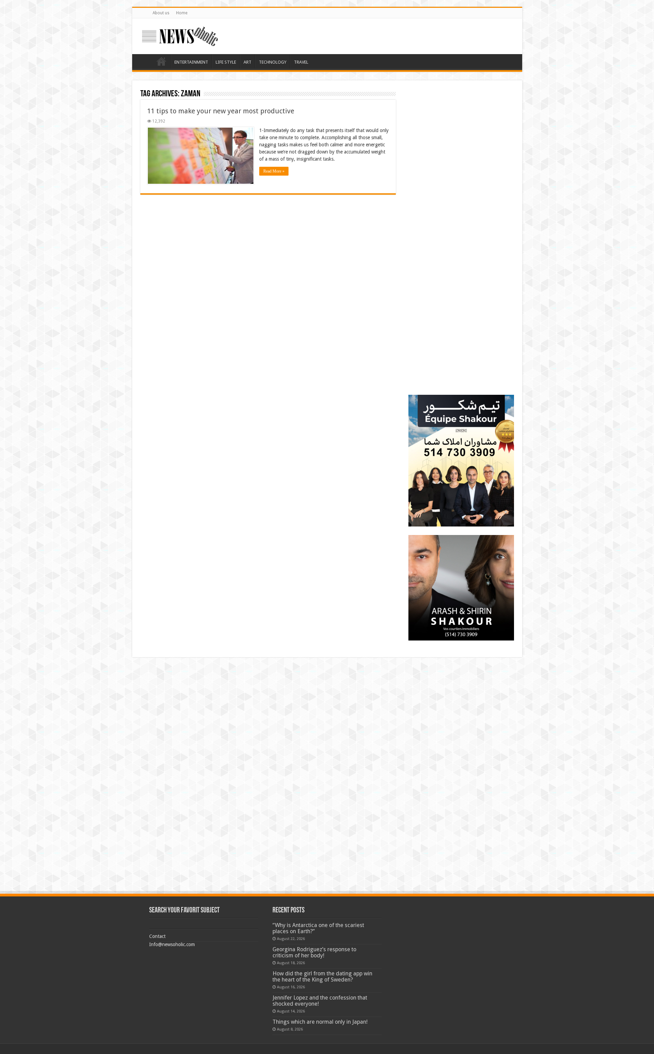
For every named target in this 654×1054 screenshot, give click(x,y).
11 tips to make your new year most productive (220, 111)
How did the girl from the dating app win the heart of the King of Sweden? (322, 976)
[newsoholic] (179, 35)
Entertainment (191, 62)
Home (181, 13)
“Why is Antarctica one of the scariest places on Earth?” (318, 928)
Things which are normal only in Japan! (320, 1022)
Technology (272, 62)
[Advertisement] (461, 131)
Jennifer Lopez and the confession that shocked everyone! (319, 1000)
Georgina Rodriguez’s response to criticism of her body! (314, 952)
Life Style (226, 62)
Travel (301, 62)
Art (247, 62)
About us (161, 13)
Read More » (273, 171)
